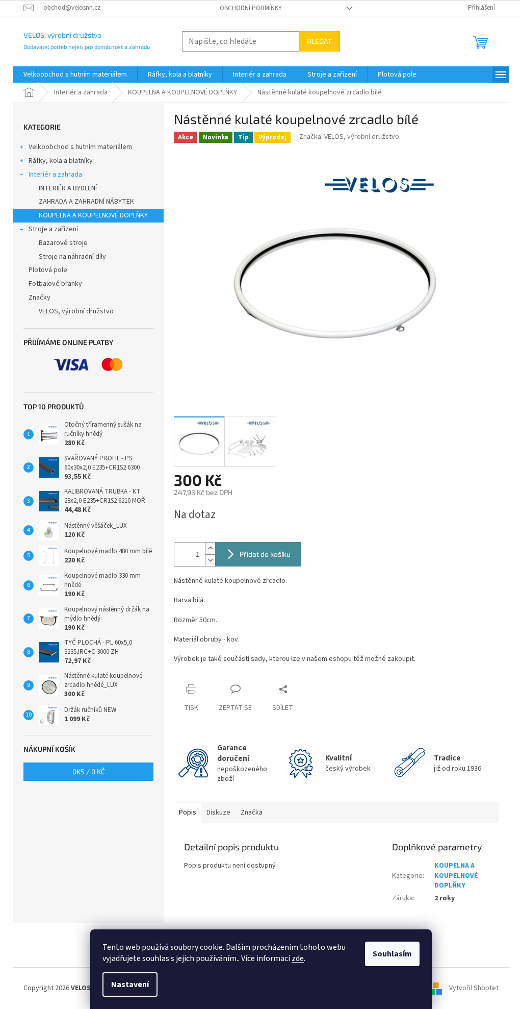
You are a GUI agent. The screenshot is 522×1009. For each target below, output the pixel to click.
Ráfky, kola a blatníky (61, 161)
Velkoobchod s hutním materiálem (80, 147)
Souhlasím (392, 953)
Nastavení (130, 984)
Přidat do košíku (265, 554)
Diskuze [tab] (218, 812)
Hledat (319, 41)
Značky (39, 297)
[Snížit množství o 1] (210, 560)
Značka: (349, 137)
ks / (88, 771)
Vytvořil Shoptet (474, 988)
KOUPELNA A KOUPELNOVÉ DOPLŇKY (93, 215)
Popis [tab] (187, 812)
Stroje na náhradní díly (72, 257)
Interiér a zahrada (55, 174)
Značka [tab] (252, 812)
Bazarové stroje (63, 243)
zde (298, 958)
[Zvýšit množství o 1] (210, 548)
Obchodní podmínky (251, 8)
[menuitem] (75, 74)
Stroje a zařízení (53, 229)
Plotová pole (48, 270)
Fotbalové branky (55, 284)
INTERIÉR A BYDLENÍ (68, 188)
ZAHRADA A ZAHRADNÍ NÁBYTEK (86, 201)
